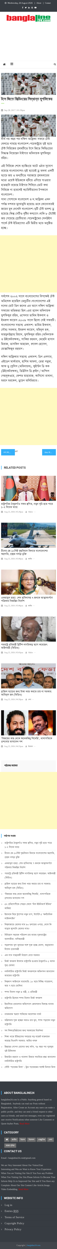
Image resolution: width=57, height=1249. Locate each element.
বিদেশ (22, 1139)
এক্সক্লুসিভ (41, 1139)
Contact (48, 3)
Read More (24, 1123)
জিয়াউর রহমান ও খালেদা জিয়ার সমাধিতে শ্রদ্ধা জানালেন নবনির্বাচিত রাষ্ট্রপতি (30, 1059)
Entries (12, 1211)
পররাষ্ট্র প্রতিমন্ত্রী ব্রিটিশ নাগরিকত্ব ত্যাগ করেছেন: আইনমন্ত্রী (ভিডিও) (24, 646)
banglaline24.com (33, 1245)
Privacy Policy (13, 1229)
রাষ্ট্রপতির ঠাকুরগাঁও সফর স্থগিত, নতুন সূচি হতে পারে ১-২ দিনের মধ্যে (27, 505)
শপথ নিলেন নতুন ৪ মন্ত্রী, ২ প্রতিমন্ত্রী (21, 992)
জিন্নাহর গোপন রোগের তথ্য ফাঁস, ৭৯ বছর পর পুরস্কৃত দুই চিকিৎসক (29, 1049)
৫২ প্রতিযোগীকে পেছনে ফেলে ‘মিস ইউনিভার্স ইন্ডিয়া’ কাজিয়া (28, 906)
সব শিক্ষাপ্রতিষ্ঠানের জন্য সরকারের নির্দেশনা (24, 1030)
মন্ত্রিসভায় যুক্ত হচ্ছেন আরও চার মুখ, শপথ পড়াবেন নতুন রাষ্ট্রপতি (30, 1022)
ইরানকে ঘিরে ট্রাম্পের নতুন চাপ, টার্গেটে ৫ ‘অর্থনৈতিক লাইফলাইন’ (28, 916)
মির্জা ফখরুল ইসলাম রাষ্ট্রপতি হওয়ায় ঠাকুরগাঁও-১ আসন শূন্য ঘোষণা (30, 963)
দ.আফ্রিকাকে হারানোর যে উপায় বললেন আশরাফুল (10, 452)
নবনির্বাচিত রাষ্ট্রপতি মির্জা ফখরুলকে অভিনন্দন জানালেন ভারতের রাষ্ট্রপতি (29, 973)
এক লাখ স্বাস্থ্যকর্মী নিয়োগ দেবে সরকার (22, 955)
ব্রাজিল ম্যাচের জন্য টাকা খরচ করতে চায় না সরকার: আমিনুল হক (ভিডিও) (26, 693)
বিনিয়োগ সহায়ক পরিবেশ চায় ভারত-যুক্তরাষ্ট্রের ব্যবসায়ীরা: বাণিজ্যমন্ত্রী (25, 937)
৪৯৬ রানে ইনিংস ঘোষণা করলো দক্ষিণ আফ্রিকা (50, 452)
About (38, 3)
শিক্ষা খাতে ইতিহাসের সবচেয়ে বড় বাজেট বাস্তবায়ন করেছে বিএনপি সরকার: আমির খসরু (27, 1038)
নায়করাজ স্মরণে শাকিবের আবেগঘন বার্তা (23, 1014)
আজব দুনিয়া (10, 1145)
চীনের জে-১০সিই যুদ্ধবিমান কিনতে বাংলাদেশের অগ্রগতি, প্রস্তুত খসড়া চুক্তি (24, 552)
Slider (30, 512)
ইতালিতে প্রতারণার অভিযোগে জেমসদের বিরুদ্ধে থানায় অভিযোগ (29, 1006)
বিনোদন (30, 746)
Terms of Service (14, 1217)
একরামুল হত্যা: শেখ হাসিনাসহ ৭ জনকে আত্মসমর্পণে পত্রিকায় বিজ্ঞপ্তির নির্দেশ (27, 599)
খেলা (29, 699)
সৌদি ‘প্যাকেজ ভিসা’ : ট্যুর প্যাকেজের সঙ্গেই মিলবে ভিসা (30, 1067)
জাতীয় (30, 559)
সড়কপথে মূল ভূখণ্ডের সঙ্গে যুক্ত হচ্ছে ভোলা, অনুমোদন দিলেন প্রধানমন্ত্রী (29, 947)
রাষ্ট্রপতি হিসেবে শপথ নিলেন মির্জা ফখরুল (23, 998)
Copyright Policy (14, 1223)
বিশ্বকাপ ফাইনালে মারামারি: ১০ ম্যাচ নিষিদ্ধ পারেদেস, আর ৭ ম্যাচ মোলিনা (29, 983)
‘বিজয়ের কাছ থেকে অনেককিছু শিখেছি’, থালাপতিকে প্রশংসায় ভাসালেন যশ (26, 740)
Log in (8, 1205)
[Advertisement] (28, 44)
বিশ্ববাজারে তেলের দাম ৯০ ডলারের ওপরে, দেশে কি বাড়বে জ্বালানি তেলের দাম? (28, 926)
